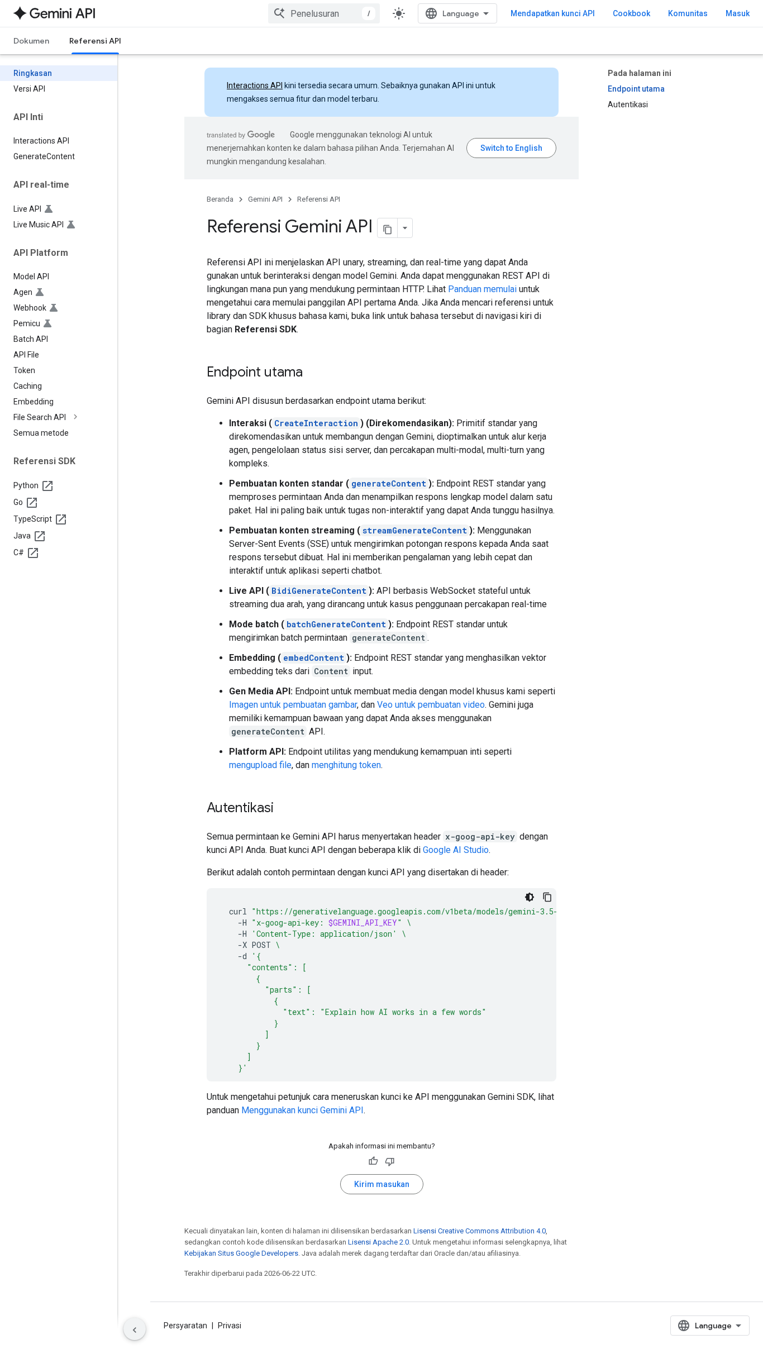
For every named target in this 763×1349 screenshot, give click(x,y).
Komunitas (688, 13)
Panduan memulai (482, 289)
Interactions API (255, 85)
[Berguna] (373, 1161)
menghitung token (346, 765)
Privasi (229, 1325)
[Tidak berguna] (390, 1161)
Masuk (738, 13)
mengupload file (260, 765)
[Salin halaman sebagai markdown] (388, 227)
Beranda (220, 199)
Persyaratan (185, 1325)
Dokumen (31, 41)
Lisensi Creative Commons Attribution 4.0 (479, 1231)
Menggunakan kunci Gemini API (302, 1110)
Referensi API (95, 41)
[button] (67, 417)
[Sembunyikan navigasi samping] (134, 1329)
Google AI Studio (456, 850)
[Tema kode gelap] (529, 897)
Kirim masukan (381, 1184)
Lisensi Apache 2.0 (378, 1242)
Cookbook (631, 13)
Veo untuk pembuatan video (431, 704)
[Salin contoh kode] (547, 897)
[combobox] (324, 13)
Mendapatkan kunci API (553, 13)
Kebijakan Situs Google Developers (241, 1253)
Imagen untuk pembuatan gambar (293, 704)
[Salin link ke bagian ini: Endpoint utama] (314, 373)
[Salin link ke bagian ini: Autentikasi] (285, 809)
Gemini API (265, 199)
